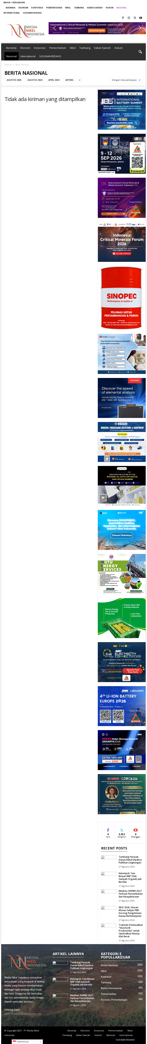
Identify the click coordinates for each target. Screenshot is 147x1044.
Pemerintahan (54, 7)
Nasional (121, 7)
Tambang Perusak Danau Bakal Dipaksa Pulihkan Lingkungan (130, 859)
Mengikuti (122, 830)
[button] (97, 28)
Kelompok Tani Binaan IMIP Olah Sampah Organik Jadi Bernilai (130, 878)
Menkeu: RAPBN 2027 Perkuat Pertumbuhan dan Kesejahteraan (131, 893)
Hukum (109, 7)
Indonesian (22, 1041)
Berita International (111, 988)
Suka (108, 829)
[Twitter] (134, 18)
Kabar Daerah (95, 7)
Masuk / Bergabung (14, 2)
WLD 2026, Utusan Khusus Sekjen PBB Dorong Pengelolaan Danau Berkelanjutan (130, 912)
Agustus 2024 (35, 80)
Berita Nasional (109, 965)
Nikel (68, 7)
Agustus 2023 (14, 80)
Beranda (10, 7)
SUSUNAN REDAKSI (32, 12)
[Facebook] (123, 18)
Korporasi (37, 7)
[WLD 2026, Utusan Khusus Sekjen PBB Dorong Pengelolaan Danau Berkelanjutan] (108, 911)
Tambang (79, 7)
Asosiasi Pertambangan (114, 999)
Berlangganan (136, 830)
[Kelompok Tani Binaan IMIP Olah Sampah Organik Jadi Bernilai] (108, 877)
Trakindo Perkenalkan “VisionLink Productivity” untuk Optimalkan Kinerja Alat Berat (131, 930)
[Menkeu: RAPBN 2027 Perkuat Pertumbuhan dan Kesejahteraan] (108, 895)
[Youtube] (140, 18)
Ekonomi (23, 7)
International (11, 12)
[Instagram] (129, 18)
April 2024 (53, 80)
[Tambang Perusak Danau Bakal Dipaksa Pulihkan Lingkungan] (108, 861)
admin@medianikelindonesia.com (23, 1013)
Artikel (69, 80)
